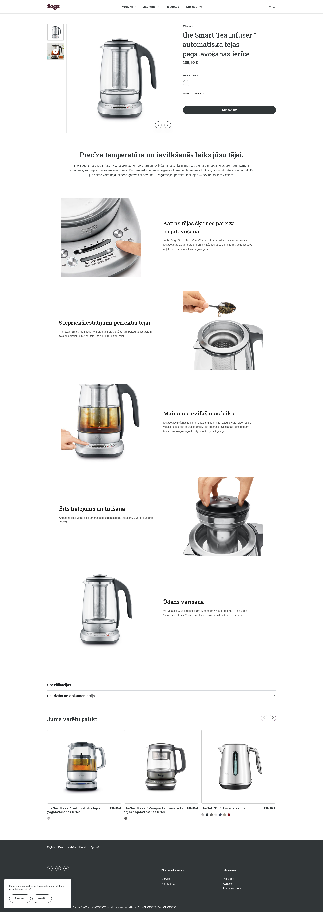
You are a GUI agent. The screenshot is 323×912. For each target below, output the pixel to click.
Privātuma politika (233, 888)
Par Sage (228, 878)
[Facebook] (50, 868)
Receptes (172, 6)
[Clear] (186, 83)
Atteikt (42, 898)
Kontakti (228, 883)
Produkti (127, 6)
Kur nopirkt (194, 6)
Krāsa (190, 75)
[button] (268, 6)
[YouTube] (66, 868)
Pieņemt (20, 898)
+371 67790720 (148, 907)
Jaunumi (149, 6)
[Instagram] (58, 868)
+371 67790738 (168, 907)
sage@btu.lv (130, 907)
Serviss (166, 878)
